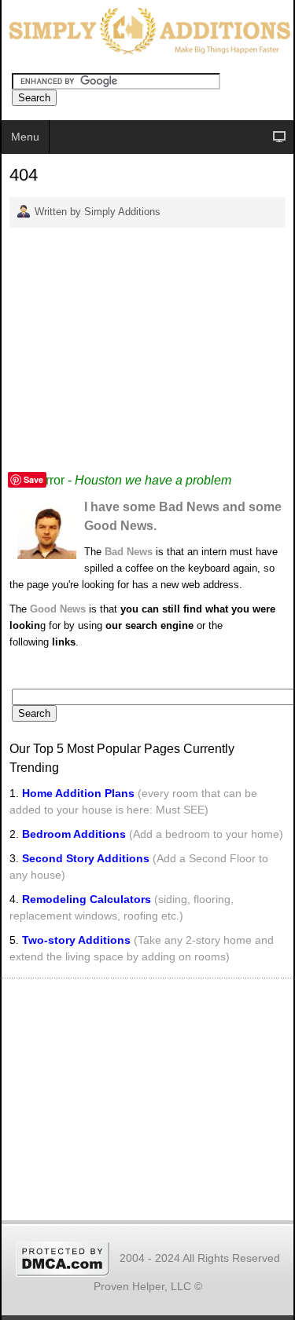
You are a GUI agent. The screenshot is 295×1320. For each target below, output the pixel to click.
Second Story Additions (85, 858)
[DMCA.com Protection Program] (63, 1258)
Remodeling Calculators (86, 899)
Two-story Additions (78, 940)
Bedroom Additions (74, 834)
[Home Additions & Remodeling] (147, 30)
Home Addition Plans (78, 793)
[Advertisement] (147, 349)
